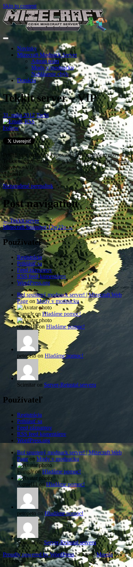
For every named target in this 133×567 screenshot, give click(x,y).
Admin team (45, 61)
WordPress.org (33, 283)
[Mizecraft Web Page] (55, 30)
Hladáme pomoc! (61, 314)
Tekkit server (21, 221)
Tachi (42, 115)
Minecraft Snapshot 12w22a (38, 227)
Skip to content (20, 6)
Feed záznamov (34, 270)
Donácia (26, 80)
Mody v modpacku (52, 67)
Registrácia (29, 257)
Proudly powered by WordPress (38, 554)
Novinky (27, 48)
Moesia (104, 554)
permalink (41, 186)
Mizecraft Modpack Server (47, 55)
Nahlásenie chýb (49, 74)
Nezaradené (16, 186)
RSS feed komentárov (41, 276)
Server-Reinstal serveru (70, 385)
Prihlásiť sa (29, 263)
